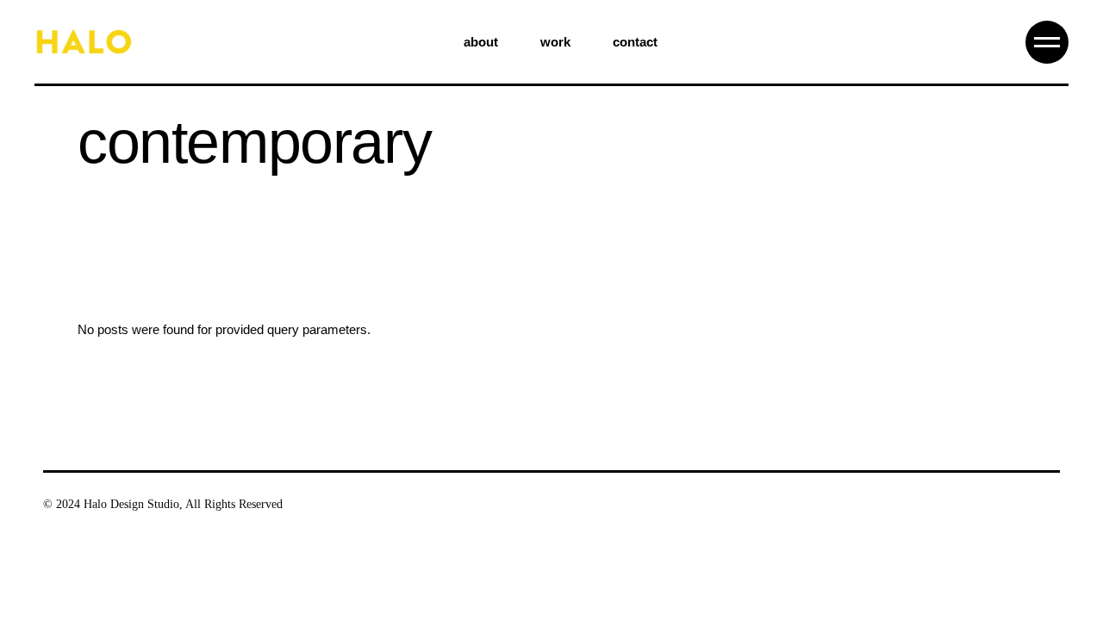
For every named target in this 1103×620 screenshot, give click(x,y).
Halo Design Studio (131, 504)
